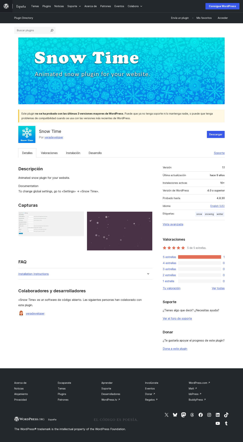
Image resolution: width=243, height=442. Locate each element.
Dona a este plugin (175, 348)
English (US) (217, 205)
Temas (62, 388)
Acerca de (20, 382)
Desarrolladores (110, 393)
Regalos (151, 399)
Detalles (27, 153)
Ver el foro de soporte (177, 318)
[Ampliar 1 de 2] (79, 216)
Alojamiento (21, 393)
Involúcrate (151, 382)
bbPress (195, 393)
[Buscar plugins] (52, 30)
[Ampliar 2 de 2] (147, 216)
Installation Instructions (33, 274)
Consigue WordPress (222, 6)
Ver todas (218, 288)
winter (220, 214)
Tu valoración (171, 288)
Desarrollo (95, 153)
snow (199, 214)
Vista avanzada (173, 224)
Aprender (107, 382)
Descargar (215, 134)
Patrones (63, 399)
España (52, 419)
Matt (193, 388)
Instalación (73, 153)
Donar (150, 393)
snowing (209, 214)
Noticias (19, 388)
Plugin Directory (23, 17)
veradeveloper (53, 137)
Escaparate (64, 382)
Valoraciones (49, 153)
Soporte (219, 153)
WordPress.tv (110, 399)
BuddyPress (197, 399)
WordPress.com (199, 382)
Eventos (150, 388)
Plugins (62, 393)
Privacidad (20, 399)
